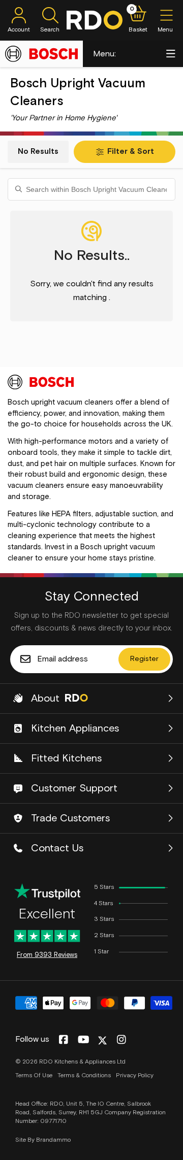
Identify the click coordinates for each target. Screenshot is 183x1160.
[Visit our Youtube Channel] (83, 1040)
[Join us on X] (102, 1040)
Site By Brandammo (43, 1140)
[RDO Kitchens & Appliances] (95, 20)
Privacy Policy (135, 1076)
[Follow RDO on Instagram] (121, 1040)
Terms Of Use (33, 1076)
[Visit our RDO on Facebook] (63, 1040)
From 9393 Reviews (47, 955)
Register (144, 658)
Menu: (104, 54)
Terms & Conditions (84, 1076)
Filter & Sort (130, 151)
